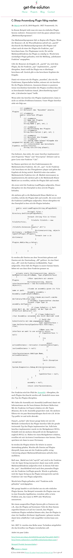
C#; (56, 25)
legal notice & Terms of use (44, 552)
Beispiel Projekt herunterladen (24, 544)
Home (24, 12)
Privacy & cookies (30, 552)
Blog (42, 12)
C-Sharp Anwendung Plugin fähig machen (34, 20)
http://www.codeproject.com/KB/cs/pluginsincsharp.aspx (34, 539)
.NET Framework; (47, 25)
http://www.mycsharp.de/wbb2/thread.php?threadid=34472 (35, 537)
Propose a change (20, 549)
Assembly (41, 392)
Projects (34, 12)
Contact (51, 12)
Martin (17, 25)
